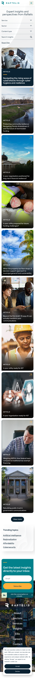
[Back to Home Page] (17, 605)
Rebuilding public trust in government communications (14, 509)
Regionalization (10, 539)
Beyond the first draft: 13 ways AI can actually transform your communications (17, 318)
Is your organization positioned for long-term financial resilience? (16, 177)
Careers (17, 639)
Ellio (17, 633)
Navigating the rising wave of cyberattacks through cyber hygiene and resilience (17, 80)
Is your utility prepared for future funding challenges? (16, 224)
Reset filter (6, 42)
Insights (17, 628)
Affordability (8, 543)
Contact (17, 644)
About (17, 613)
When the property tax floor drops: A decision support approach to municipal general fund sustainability (17, 270)
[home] (10, 3)
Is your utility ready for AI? (13, 368)
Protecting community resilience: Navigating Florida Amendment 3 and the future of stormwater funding (16, 127)
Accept (17, 666)
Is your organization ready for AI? (16, 415)
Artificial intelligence (12, 535)
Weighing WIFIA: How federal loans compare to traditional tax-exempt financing (17, 460)
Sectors (17, 618)
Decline (17, 671)
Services (17, 623)
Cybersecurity (9, 547)
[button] (31, 3)
